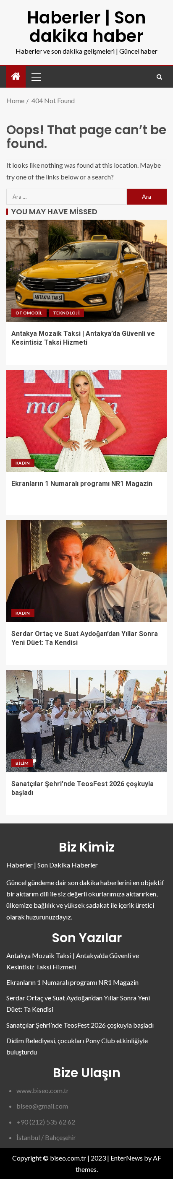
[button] (35, 76)
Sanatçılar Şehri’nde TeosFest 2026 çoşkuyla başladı (80, 1025)
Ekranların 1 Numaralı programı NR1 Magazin (81, 484)
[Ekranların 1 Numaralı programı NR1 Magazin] (86, 421)
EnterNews (126, 1158)
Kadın (23, 462)
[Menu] (35, 76)
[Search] (159, 77)
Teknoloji (66, 312)
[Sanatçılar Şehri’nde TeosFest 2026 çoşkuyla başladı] (86, 721)
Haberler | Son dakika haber (86, 27)
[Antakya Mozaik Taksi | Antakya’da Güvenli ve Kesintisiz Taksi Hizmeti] (86, 271)
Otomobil (29, 312)
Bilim (22, 763)
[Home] (16, 76)
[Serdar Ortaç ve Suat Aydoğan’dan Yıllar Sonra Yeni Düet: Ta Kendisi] (86, 571)
